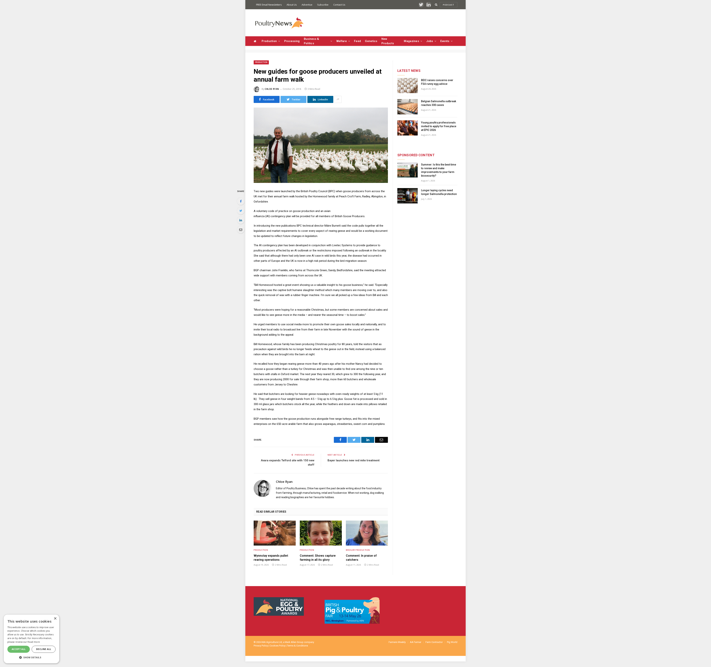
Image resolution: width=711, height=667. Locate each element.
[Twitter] (240, 210)
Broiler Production (358, 550)
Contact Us (339, 4)
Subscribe (322, 4)
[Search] (436, 5)
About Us (292, 4)
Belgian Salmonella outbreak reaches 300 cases (438, 103)
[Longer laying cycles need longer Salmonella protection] (407, 195)
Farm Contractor (434, 642)
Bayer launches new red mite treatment (354, 460)
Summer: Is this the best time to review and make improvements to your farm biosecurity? (438, 170)
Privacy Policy (261, 645)
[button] (31, 657)
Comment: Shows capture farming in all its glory (318, 557)
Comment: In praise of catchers (361, 557)
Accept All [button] (19, 649)
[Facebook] (240, 201)
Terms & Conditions (297, 645)
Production (269, 41)
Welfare (341, 41)
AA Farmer (415, 642)
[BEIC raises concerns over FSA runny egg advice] (407, 85)
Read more (34, 641)
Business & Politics (311, 41)
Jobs (429, 41)
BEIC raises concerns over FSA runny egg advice (437, 82)
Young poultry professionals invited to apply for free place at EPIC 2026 (438, 126)
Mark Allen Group (294, 642)
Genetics (371, 41)
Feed (357, 41)
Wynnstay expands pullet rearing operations (271, 557)
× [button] (55, 618)
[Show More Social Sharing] (338, 99)
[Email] (240, 229)
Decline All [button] (43, 649)
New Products (387, 41)
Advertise (307, 4)
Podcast (448, 4)
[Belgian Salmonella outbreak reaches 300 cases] (407, 106)
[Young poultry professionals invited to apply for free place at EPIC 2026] (407, 128)
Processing (292, 41)
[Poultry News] (279, 22)
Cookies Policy (277, 645)
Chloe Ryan (272, 89)
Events (444, 41)
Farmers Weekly (397, 642)
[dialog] (31, 639)
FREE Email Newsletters (269, 4)
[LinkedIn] (240, 220)
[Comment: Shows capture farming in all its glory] (321, 533)
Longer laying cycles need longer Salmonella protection (439, 192)
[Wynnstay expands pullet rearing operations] (275, 533)
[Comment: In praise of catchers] (367, 533)
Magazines (411, 41)
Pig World (452, 642)
